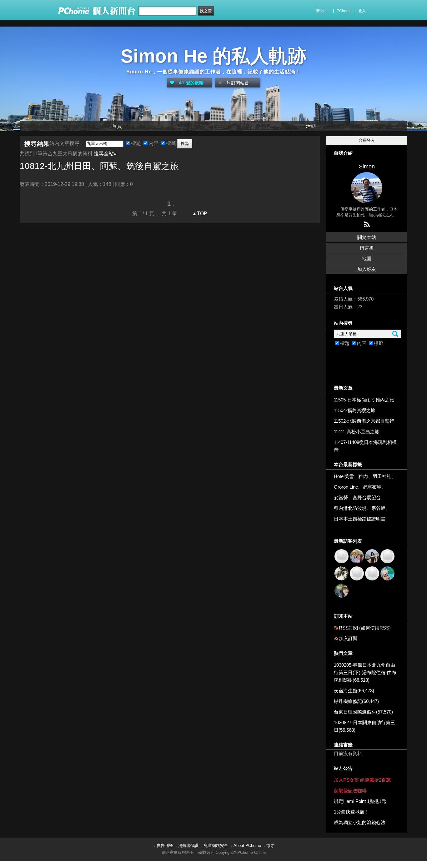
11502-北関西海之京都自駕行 (364, 421)
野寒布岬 (372, 487)
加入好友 (366, 269)
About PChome (247, 845)
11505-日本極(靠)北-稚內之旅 (364, 399)
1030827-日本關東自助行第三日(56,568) (364, 726)
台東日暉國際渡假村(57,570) (363, 711)
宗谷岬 (378, 508)
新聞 (320, 11)
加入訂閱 (348, 638)
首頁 (117, 126)
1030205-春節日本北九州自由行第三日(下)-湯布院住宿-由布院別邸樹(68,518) (365, 672)
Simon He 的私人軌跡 (213, 56)
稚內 (363, 476)
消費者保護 (188, 845)
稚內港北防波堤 (350, 508)
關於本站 (366, 237)
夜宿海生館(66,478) (354, 690)
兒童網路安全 (216, 845)
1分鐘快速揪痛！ (351, 811)
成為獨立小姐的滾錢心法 (359, 822)
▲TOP (199, 213)
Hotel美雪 (344, 476)
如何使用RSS (375, 627)
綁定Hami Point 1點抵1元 (360, 801)
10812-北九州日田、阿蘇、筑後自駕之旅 (99, 166)
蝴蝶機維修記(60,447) (356, 701)
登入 (362, 11)
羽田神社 (382, 476)
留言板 (367, 248)
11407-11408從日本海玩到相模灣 (365, 446)
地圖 (366, 258)
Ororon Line (346, 487)
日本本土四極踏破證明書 (359, 518)
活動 (311, 126)
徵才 (270, 845)
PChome (344, 11)
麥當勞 (341, 497)
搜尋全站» (105, 153)
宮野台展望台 (367, 497)
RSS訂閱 (348, 627)
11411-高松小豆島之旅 (356, 431)
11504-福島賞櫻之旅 (354, 410)
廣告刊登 (165, 845)
